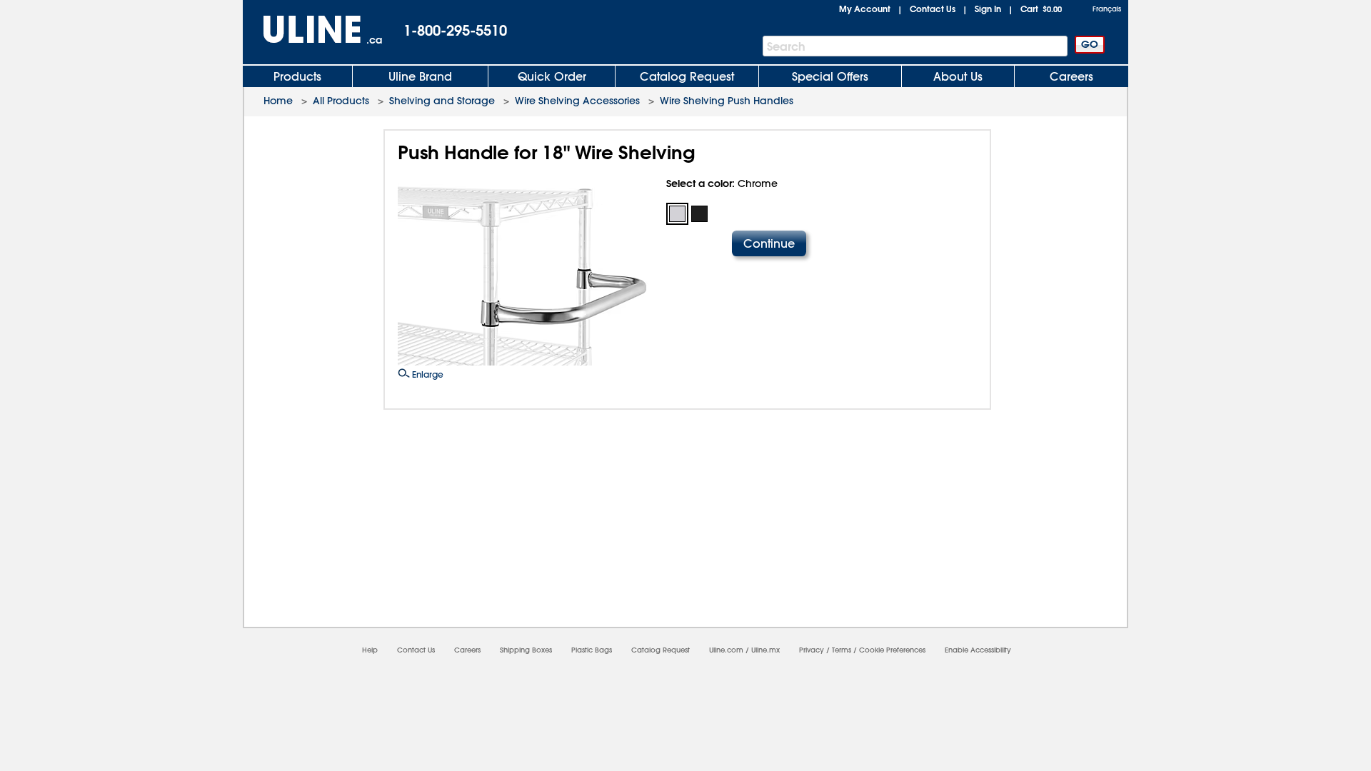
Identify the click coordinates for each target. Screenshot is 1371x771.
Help (370, 650)
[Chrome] (677, 214)
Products (297, 76)
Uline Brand (420, 76)
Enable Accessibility (978, 650)
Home (278, 100)
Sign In (988, 8)
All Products (341, 100)
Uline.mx (765, 650)
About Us (958, 76)
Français (1107, 9)
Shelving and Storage (442, 100)
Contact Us (932, 8)
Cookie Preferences (892, 650)
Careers (1071, 76)
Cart (1041, 8)
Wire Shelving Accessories (577, 100)
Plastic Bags (591, 650)
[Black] (699, 214)
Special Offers (830, 76)
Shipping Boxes (526, 650)
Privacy (811, 650)
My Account (864, 8)
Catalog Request (687, 76)
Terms (841, 650)
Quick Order (552, 76)
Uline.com (726, 650)
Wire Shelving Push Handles (726, 100)
